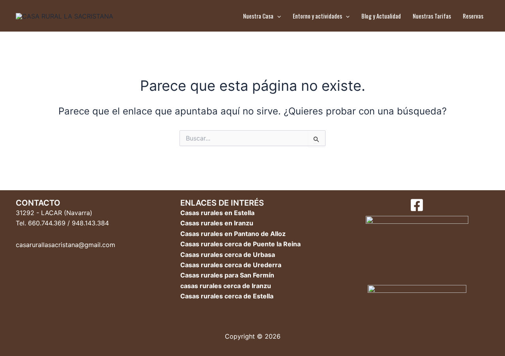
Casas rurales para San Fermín (227, 275)
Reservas (473, 15)
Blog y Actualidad (381, 15)
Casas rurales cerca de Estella (226, 296)
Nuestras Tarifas (432, 15)
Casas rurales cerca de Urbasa (227, 255)
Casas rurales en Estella (217, 213)
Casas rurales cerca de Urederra (230, 265)
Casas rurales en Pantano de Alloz (233, 234)
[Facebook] (417, 205)
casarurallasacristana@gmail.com (65, 245)
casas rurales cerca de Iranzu (225, 286)
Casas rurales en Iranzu (216, 223)
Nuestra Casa (258, 15)
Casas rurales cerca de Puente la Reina (240, 244)
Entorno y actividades (317, 15)
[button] (277, 16)
